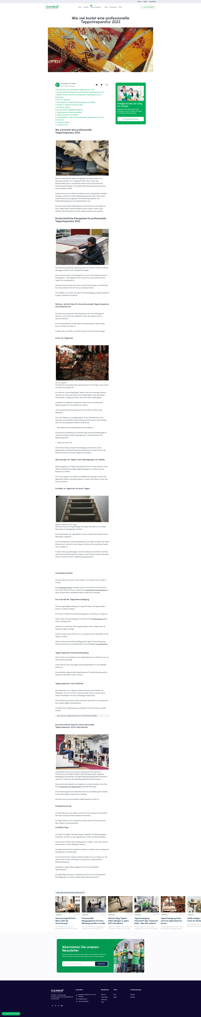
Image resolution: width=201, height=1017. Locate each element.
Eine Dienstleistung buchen (131, 119)
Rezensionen (113, 7)
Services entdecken (95, 7)
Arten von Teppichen (63, 100)
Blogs (115, 997)
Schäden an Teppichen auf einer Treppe (70, 105)
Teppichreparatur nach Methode (67, 115)
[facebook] (96, 84)
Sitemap (132, 997)
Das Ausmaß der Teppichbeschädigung (70, 110)
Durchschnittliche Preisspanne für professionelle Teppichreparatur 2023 (80, 92)
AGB (102, 1002)
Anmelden (101, 964)
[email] (106, 84)
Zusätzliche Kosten (63, 122)
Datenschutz (104, 997)
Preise (106, 7)
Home (80, 7)
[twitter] (101, 84)
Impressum (104, 999)
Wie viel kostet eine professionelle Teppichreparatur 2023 (75, 90)
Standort (85, 7)
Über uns (103, 994)
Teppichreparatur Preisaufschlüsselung (69, 112)
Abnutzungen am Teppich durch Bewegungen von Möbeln (76, 102)
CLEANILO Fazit (62, 125)
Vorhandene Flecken (63, 107)
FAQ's (120, 7)
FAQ (115, 994)
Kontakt (132, 994)
